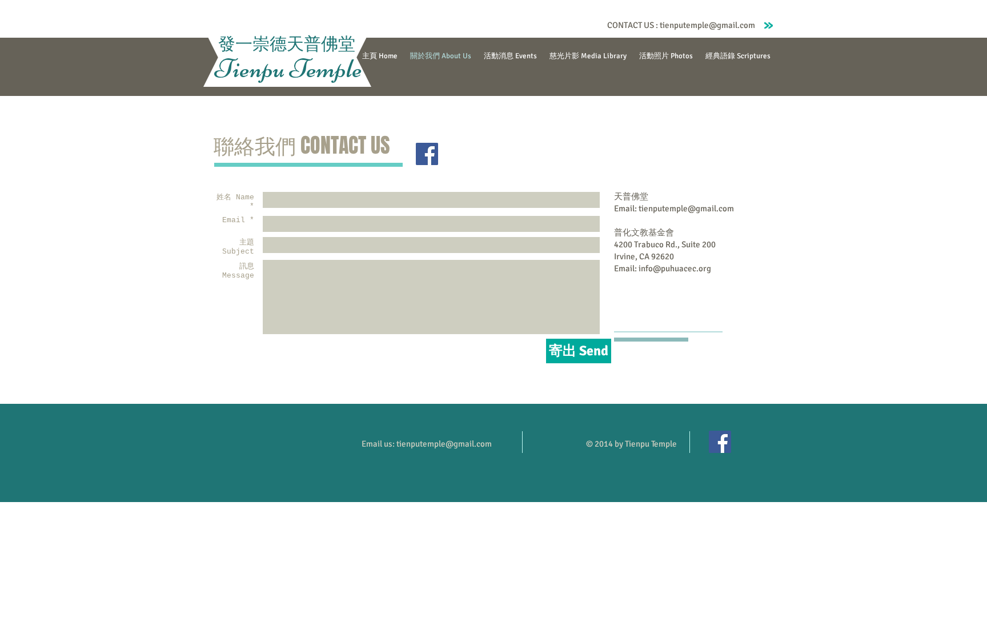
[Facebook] (427, 154)
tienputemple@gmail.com (707, 25)
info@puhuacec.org (675, 268)
